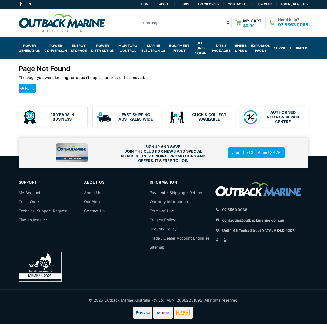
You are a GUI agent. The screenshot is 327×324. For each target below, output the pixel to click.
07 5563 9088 (293, 24)
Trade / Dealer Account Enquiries (179, 238)
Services (282, 48)
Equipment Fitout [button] (179, 48)
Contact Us (238, 4)
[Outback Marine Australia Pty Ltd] (62, 22)
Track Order (208, 4)
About (164, 4)
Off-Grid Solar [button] (200, 48)
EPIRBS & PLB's (241, 48)
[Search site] (228, 22)
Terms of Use (162, 210)
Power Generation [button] (29, 48)
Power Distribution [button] (102, 48)
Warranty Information (169, 201)
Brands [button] (301, 48)
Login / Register (294, 4)
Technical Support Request (43, 210)
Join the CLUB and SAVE (256, 152)
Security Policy (163, 229)
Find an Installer (33, 220)
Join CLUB (264, 4)
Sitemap (157, 247)
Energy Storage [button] (79, 48)
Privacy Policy (162, 220)
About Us (92, 192)
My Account (29, 192)
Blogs (184, 4)
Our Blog (92, 201)
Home (146, 4)
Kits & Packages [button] (221, 48)
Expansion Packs (260, 48)
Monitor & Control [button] (127, 48)
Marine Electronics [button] (153, 48)
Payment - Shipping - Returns (176, 192)
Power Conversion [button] (55, 48)
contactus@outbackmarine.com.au (253, 220)
